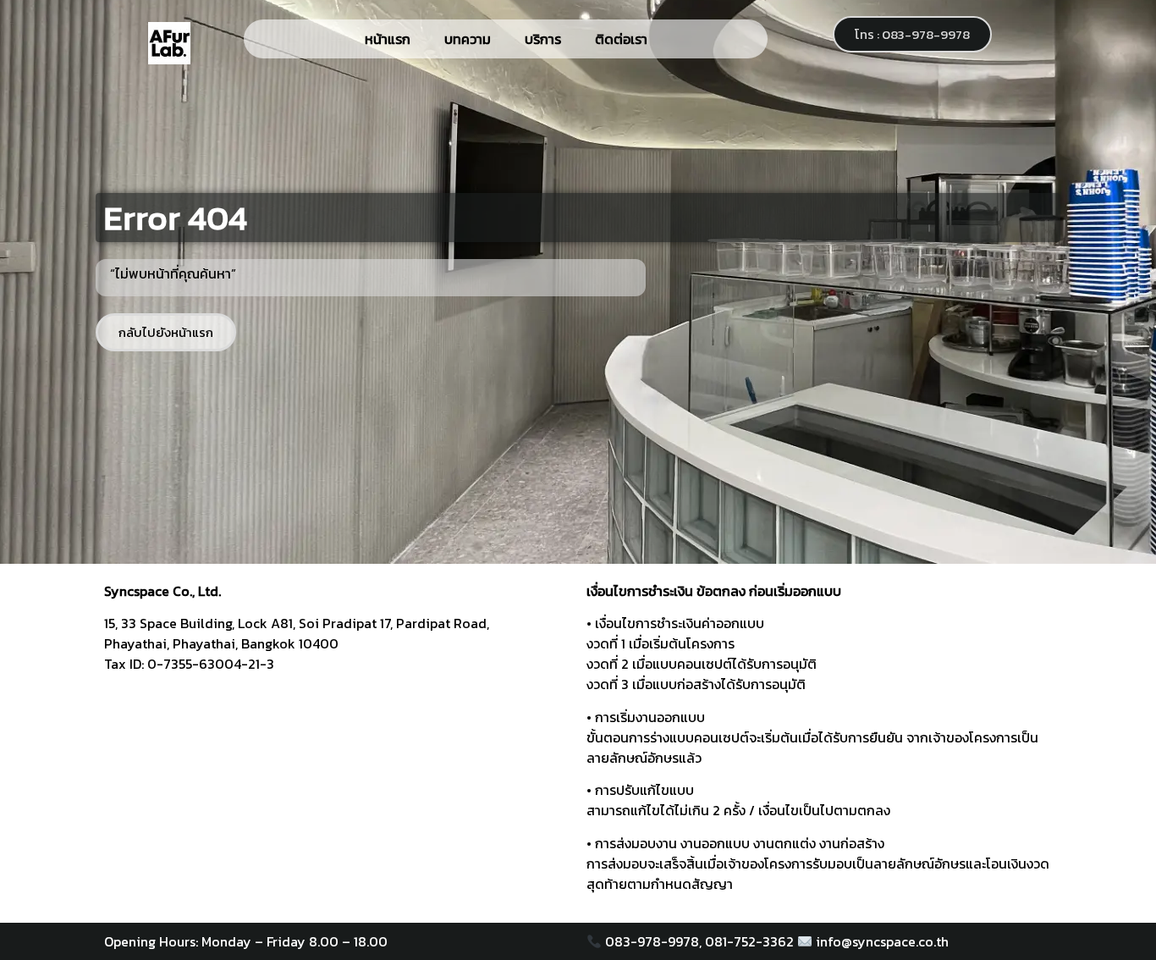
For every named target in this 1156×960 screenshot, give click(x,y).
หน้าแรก (387, 39)
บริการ (543, 39)
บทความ (467, 39)
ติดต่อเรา (621, 39)
